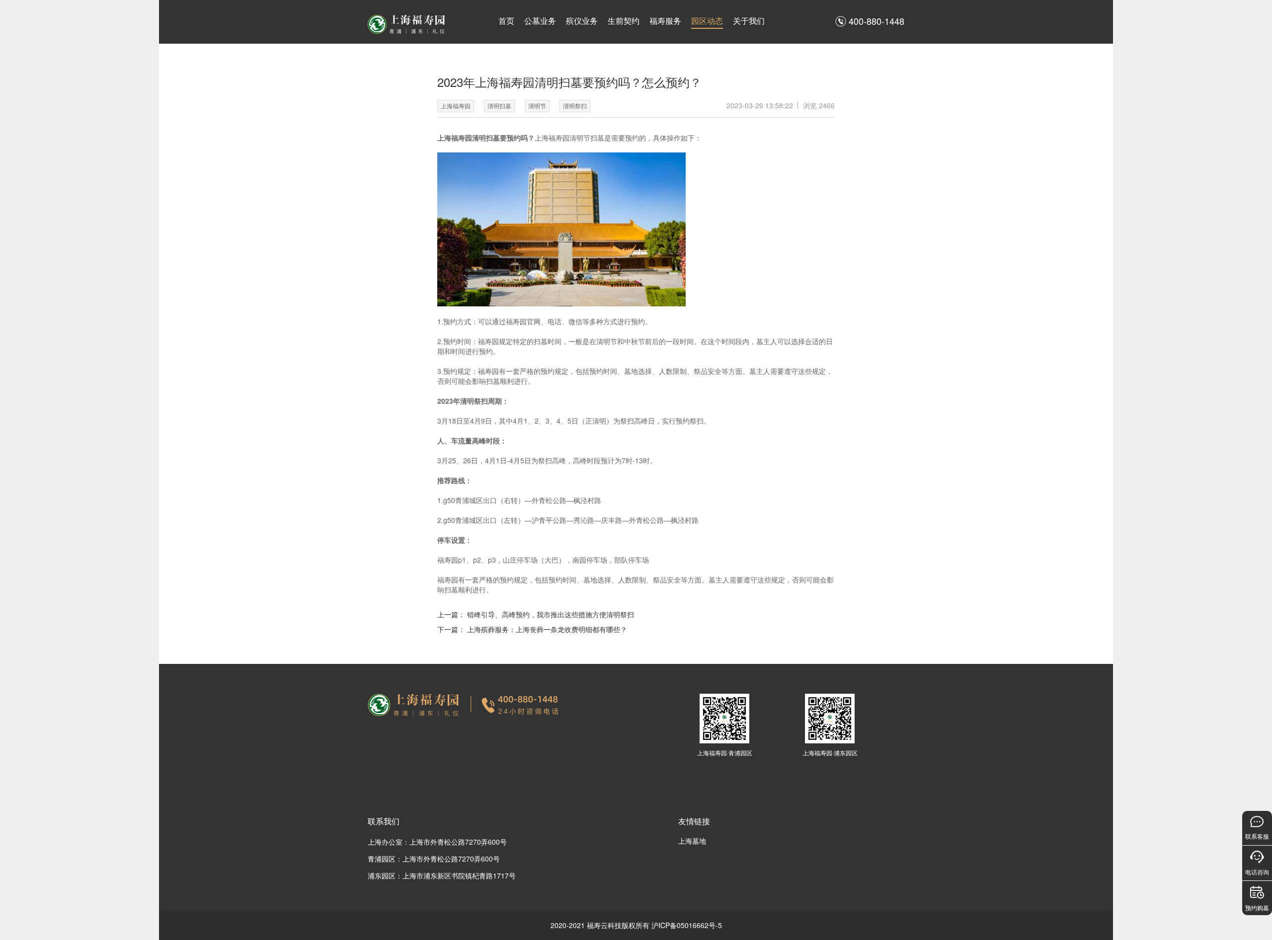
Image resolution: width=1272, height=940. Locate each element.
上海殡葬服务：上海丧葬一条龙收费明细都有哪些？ (547, 629)
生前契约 (623, 20)
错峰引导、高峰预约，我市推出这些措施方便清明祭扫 (550, 614)
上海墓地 (692, 841)
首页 (506, 20)
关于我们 (749, 20)
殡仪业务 (582, 20)
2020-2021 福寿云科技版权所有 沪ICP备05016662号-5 (636, 925)
